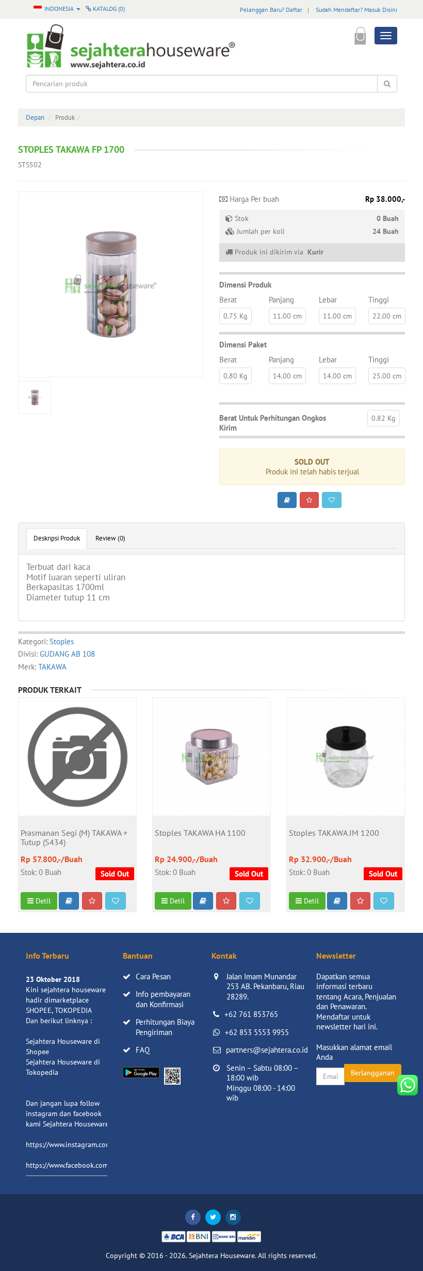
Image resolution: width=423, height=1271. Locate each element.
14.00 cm (287, 375)
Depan (35, 117)
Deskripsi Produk (57, 538)
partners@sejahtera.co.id (267, 1050)
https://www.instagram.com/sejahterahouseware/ (103, 1144)
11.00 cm (287, 316)
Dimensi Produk (245, 285)
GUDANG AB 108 (67, 654)
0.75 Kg (235, 316)
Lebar (328, 300)
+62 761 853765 (251, 1014)
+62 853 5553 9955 (257, 1032)
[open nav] (386, 35)
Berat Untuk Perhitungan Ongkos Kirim (272, 423)
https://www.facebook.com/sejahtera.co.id (91, 1165)
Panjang (281, 300)
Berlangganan (373, 1072)
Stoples (62, 641)
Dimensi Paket (243, 344)
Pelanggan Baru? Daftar (271, 9)
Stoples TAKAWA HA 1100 (200, 833)
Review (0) (110, 538)
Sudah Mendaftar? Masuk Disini (356, 9)
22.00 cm (386, 316)
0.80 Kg (235, 375)
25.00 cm (386, 375)
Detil (42, 900)
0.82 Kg (383, 418)
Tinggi (378, 300)
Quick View (78, 805)
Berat (228, 300)
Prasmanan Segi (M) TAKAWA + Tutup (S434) (74, 838)
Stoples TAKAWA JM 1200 (334, 833)
